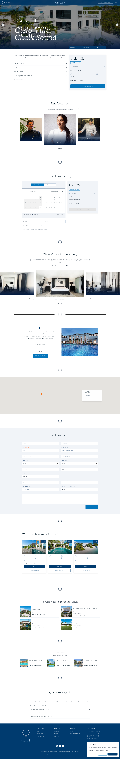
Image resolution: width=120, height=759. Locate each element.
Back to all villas (76, 62)
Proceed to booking (83, 209)
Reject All (93, 754)
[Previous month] (24, 191)
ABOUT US (39, 739)
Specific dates (37, 184)
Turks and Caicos (29, 51)
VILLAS (38, 731)
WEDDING (56, 736)
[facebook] (60, 746)
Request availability (40, 355)
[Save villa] (102, 66)
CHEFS (72, 731)
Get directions (87, 399)
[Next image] (117, 24)
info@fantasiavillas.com (94, 731)
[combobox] (105, 2)
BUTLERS (72, 728)
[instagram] (57, 746)
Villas (18, 51)
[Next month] (62, 191)
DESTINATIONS (40, 733)
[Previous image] (3, 24)
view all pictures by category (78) (79, 47)
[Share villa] (104, 66)
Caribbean (23, 51)
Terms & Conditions (45, 751)
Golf (55, 655)
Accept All (113, 754)
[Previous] (56, 148)
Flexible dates (50, 184)
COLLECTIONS (40, 736)
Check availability (87, 86)
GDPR (78, 751)
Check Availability (34, 570)
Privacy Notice (53, 751)
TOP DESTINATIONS (75, 733)
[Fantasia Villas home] (3, 2)
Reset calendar (60, 214)
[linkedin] (63, 746)
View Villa (34, 566)
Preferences (103, 754)
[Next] (64, 148)
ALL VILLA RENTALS (41, 728)
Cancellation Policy (62, 751)
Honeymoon (62, 655)
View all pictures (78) (60, 299)
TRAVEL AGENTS (58, 728)
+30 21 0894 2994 (91, 728)
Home (15, 51)
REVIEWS (56, 733)
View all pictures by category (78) (60, 265)
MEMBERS (56, 731)
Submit (92, 507)
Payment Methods (71, 751)
